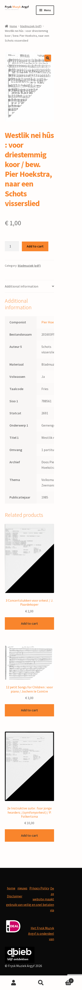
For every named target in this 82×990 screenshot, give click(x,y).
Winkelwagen (63, 979)
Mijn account (13, 983)
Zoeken (41, 983)
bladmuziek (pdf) (31, 26)
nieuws (22, 888)
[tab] (29, 286)
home (11, 888)
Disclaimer (14, 896)
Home (13, 26)
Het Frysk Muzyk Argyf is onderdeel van (41, 933)
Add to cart (35, 246)
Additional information (21, 286)
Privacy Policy (39, 888)
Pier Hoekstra (51, 322)
